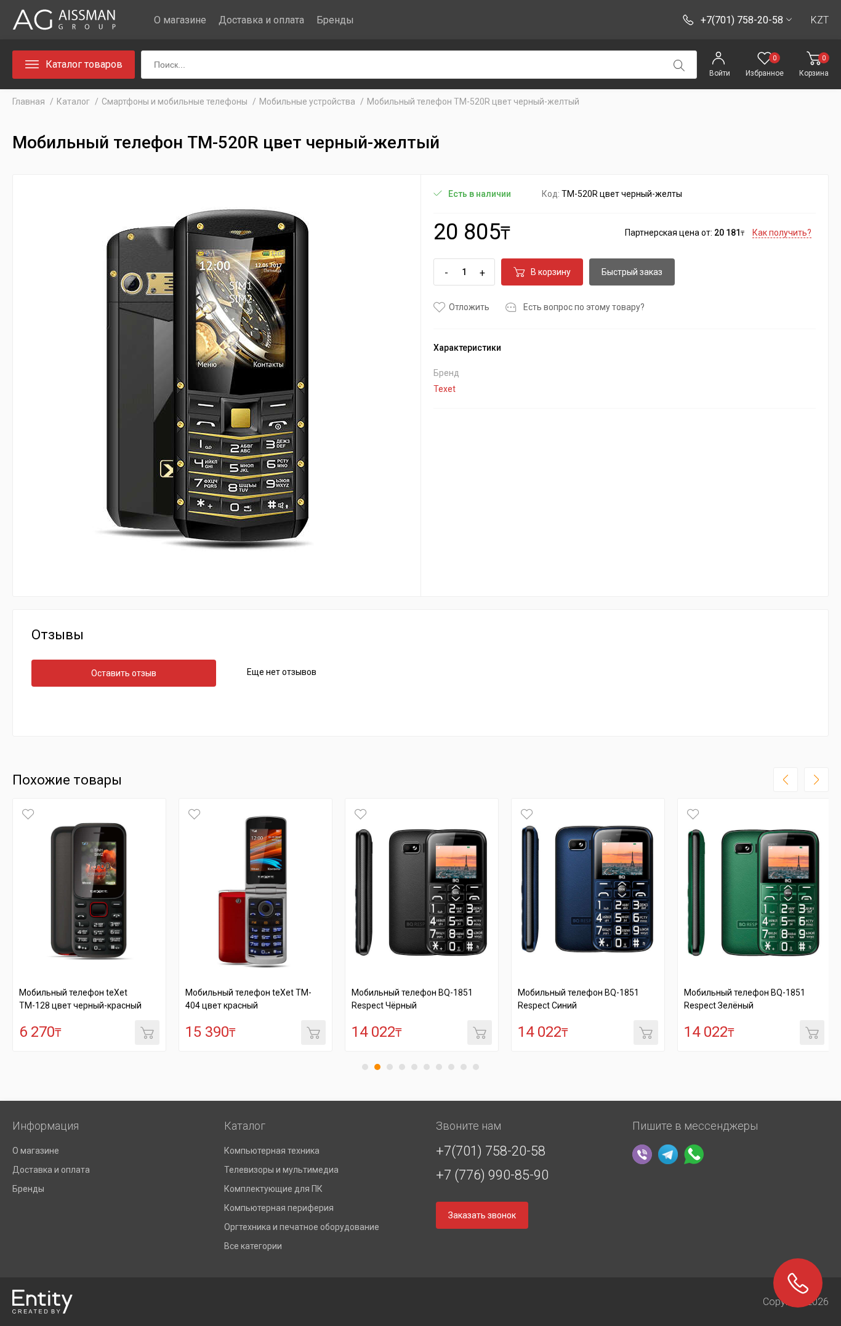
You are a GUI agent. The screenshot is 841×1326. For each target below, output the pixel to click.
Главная (28, 101)
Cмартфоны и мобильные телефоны (174, 101)
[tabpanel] (89, 925)
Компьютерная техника (272, 1151)
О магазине (180, 20)
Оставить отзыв (123, 673)
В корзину (551, 272)
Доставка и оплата (261, 20)
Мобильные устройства (307, 101)
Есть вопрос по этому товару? (584, 307)
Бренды (335, 20)
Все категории (253, 1246)
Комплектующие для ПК (273, 1189)
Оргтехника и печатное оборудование (301, 1227)
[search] (679, 65)
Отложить (469, 307)
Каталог (73, 101)
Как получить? (781, 233)
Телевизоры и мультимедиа (281, 1170)
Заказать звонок (482, 1215)
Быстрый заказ (632, 272)
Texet (444, 389)
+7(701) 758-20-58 (490, 1151)
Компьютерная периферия (279, 1208)
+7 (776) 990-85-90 (492, 1175)
